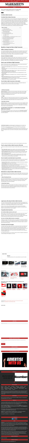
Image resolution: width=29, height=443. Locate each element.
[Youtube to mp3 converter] (23, 274)
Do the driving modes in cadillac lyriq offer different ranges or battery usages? (24, 266)
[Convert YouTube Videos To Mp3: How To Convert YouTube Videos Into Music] (5, 274)
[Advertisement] (15, 86)
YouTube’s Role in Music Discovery (7, 29)
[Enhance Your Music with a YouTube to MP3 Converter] (14, 274)
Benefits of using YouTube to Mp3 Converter (7, 30)
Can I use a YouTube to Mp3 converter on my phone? (9, 43)
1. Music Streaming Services (7, 39)
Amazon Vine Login (10, 265)
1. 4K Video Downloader (6, 34)
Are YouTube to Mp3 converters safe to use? (8, 42)
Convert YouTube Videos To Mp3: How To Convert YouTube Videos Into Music (5, 278)
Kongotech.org (16, 265)
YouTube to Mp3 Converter (6, 28)
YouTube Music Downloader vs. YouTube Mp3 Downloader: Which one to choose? (12, 36)
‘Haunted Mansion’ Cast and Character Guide (9, 301)
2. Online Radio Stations (6, 40)
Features (17, 10)
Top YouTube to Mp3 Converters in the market (8, 33)
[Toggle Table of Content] (20, 27)
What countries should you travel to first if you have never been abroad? (14, 300)
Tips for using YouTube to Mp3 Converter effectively (8, 37)
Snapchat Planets (4, 265)
